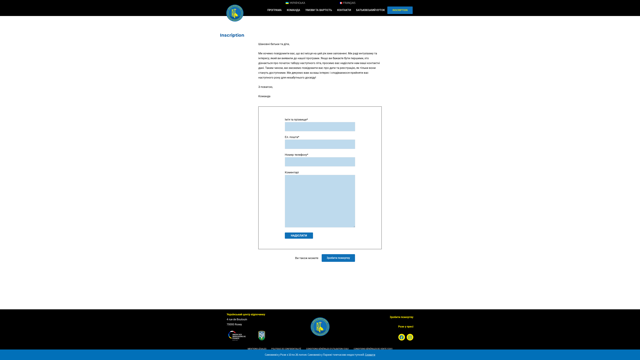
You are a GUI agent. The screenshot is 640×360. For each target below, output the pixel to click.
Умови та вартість (318, 10)
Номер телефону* (296, 154)
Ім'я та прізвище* (296, 119)
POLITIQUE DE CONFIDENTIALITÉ (286, 349)
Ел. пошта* (292, 137)
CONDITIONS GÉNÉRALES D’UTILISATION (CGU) (327, 349)
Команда (293, 10)
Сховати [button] (370, 354)
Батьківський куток (370, 10)
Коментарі (292, 172)
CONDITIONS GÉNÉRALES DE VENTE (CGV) (373, 349)
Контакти (344, 10)
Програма (274, 10)
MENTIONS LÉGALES (257, 349)
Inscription (400, 10)
